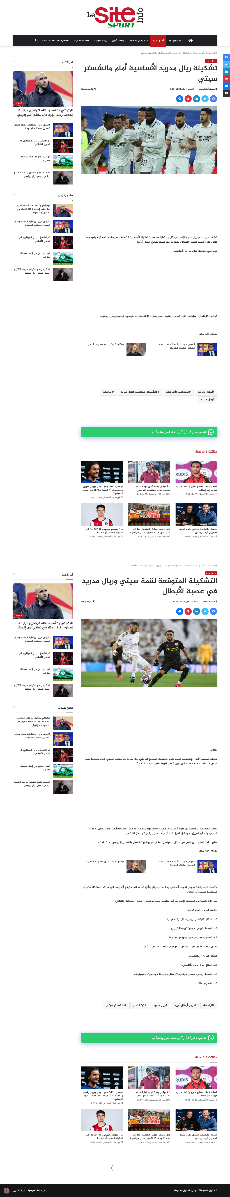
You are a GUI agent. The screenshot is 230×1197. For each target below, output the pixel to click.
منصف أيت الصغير (207, 89)
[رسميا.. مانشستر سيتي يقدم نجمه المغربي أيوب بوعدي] (196, 514)
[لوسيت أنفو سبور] (115, 17)
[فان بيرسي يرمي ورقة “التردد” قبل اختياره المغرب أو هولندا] (102, 514)
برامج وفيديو (100, 41)
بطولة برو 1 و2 (175, 41)
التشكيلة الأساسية (177, 392)
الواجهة (107, 392)
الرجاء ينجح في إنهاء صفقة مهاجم (35, 158)
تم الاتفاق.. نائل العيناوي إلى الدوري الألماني (34, 142)
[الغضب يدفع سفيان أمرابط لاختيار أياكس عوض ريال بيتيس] (63, 177)
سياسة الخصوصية (36, 1191)
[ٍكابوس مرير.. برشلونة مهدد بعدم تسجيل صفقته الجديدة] (207, 349)
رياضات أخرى (118, 41)
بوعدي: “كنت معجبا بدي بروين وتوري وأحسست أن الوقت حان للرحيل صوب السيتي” (102, 490)
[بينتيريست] (188, 98)
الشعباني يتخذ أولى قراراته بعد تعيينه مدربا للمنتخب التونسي (152, 488)
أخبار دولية (158, 41)
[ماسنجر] (179, 98)
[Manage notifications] (6, 1190)
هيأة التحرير (19, 1191)
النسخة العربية (81, 41)
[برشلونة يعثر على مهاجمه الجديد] (136, 349)
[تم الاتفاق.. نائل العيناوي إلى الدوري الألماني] (63, 146)
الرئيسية (210, 53)
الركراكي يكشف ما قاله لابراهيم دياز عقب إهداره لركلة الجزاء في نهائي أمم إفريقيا (44, 113)
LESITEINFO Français (54, 41)
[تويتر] (205, 98)
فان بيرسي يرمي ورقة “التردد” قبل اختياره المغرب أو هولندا (104, 531)
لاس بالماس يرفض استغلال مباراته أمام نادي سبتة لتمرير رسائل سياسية (150, 531)
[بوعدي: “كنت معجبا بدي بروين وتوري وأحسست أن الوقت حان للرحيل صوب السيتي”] (102, 472)
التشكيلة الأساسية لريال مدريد (139, 392)
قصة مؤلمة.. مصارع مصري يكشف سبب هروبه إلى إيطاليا (196, 488)
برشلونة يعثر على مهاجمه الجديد (105, 344)
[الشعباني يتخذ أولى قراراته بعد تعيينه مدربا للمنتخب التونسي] (149, 472)
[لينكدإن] (196, 98)
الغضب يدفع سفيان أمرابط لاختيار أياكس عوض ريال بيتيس (32, 174)
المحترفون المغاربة (138, 41)
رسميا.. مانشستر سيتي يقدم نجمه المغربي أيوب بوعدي (198, 531)
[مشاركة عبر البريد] (226, 93)
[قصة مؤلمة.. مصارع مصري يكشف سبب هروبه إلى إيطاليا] (196, 472)
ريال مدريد (207, 399)
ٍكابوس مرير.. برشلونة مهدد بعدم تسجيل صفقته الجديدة (177, 346)
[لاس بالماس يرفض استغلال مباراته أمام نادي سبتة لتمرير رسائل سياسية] (149, 514)
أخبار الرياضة (205, 392)
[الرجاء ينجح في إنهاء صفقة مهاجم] (63, 162)
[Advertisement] (149, 204)
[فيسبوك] (213, 98)
